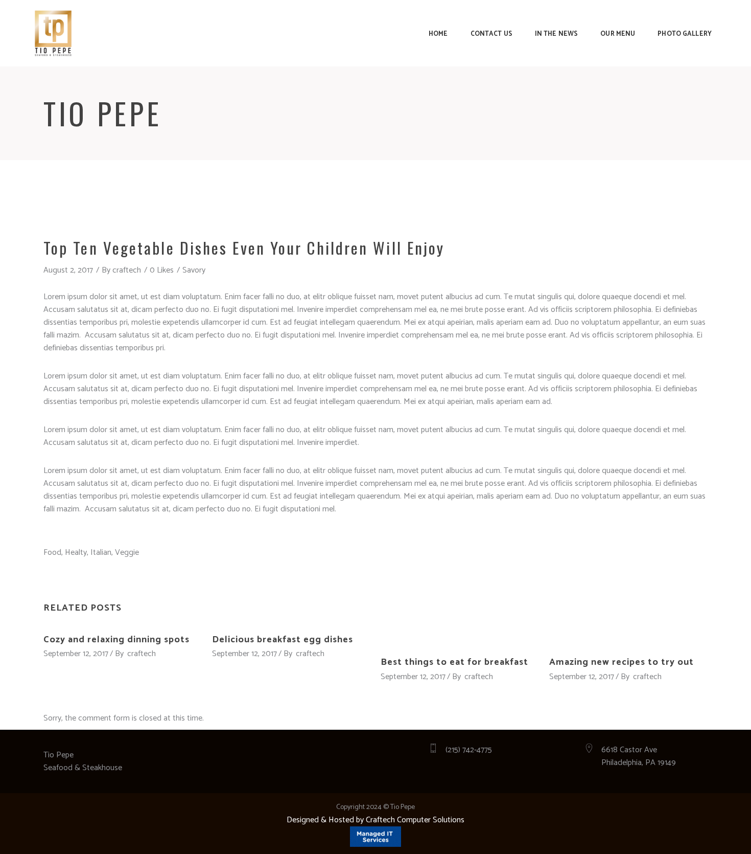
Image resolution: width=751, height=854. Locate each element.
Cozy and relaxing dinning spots (116, 639)
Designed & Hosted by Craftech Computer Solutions (375, 820)
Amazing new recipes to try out (621, 662)
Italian (100, 552)
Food (52, 552)
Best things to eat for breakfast (454, 662)
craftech (126, 270)
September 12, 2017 (75, 654)
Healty (76, 552)
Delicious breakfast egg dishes (282, 639)
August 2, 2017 (68, 270)
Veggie (127, 552)
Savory (193, 270)
